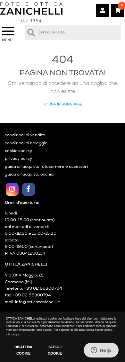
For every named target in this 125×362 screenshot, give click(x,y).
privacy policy (18, 159)
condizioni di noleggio (26, 143)
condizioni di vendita (25, 135)
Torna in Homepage (62, 104)
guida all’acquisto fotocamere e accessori (46, 167)
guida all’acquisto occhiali (30, 175)
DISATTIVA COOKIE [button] (23, 350)
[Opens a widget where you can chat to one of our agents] (101, 351)
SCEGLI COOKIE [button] (55, 350)
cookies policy (18, 151)
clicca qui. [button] (13, 334)
